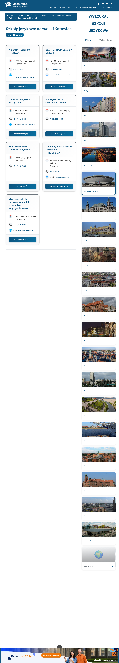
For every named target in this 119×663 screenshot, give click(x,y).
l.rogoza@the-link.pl (25, 230)
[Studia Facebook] (98, 4)
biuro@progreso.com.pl (63, 177)
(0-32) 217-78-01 (56, 69)
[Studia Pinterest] (103, 4)
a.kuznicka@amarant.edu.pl (23, 77)
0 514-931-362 (18, 69)
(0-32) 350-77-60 (19, 225)
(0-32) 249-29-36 (19, 166)
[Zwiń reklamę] (59, 646)
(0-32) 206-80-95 (56, 119)
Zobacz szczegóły (22, 86)
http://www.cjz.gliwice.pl (26, 124)
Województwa (105, 40)
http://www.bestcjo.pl (62, 75)
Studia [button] (62, 7)
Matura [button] (109, 7)
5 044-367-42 (55, 171)
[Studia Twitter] (112, 4)
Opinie (101, 7)
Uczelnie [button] (72, 7)
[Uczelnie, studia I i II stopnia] (16, 5)
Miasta (88, 40)
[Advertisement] (59, 613)
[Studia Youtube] (107, 4)
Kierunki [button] (53, 7)
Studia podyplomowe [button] (88, 7)
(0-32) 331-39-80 (19, 119)
